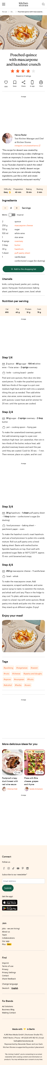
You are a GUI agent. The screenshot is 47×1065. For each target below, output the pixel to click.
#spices (7, 679)
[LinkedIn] (27, 868)
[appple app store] (23, 903)
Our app (5, 941)
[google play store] (23, 909)
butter (17, 245)
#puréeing (8, 667)
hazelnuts (19, 249)
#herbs (18, 685)
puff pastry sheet (22, 252)
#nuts (6, 673)
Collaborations (8, 938)
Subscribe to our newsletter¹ (14, 874)
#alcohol (8, 685)
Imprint (5, 963)
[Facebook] (4, 868)
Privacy (5, 969)
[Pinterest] (23, 868)
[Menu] (3, 4)
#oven (28, 685)
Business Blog (8, 1009)
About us (6, 931)
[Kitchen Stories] (23, 4)
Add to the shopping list (25, 269)
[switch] (12, 214)
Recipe (4, 12)
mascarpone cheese (24, 225)
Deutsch (5, 988)
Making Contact (9, 1012)
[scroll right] (44, 762)
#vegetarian (22, 667)
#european (19, 679)
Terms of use (7, 966)
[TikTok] (13, 868)
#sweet (34, 667)
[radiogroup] (23, 71)
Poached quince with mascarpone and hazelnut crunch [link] (30, 12)
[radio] (12, 71)
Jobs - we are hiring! (11, 928)
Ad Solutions (7, 1006)
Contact (5, 975)
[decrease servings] (5, 208)
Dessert (12, 12)
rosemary (19, 241)
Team (4, 935)
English (14, 988)
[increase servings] (17, 208)
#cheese (16, 673)
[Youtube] (18, 868)
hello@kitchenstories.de (23, 1041)
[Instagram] (8, 868)
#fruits (30, 679)
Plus (6, 944)
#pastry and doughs (33, 673)
